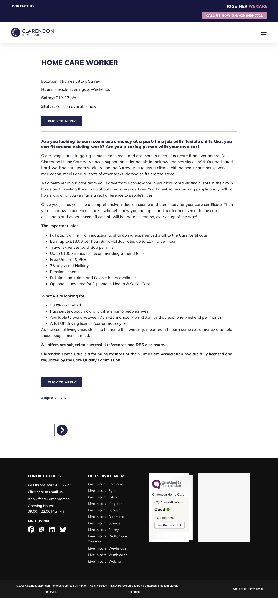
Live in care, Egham (104, 490)
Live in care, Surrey (103, 529)
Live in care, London (104, 510)
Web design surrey (244, 588)
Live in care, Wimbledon (107, 555)
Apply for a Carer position (49, 499)
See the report (167, 525)
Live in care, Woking (104, 561)
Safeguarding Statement (142, 585)
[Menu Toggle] (264, 32)
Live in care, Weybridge (107, 548)
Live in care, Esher (102, 497)
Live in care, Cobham (105, 484)
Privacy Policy (117, 585)
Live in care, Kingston (105, 503)
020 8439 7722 (49, 485)
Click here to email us (45, 492)
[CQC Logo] (166, 488)
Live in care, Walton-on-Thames (107, 539)
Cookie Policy (98, 585)
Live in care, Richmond (106, 516)
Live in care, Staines (104, 523)
